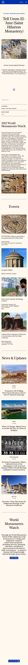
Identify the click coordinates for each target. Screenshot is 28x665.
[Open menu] (26, 2)
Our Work (6, 13)
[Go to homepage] (10, 2)
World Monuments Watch (17, 13)
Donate (21, 2)
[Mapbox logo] (5, 100)
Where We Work (13, 661)
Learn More (14, 558)
